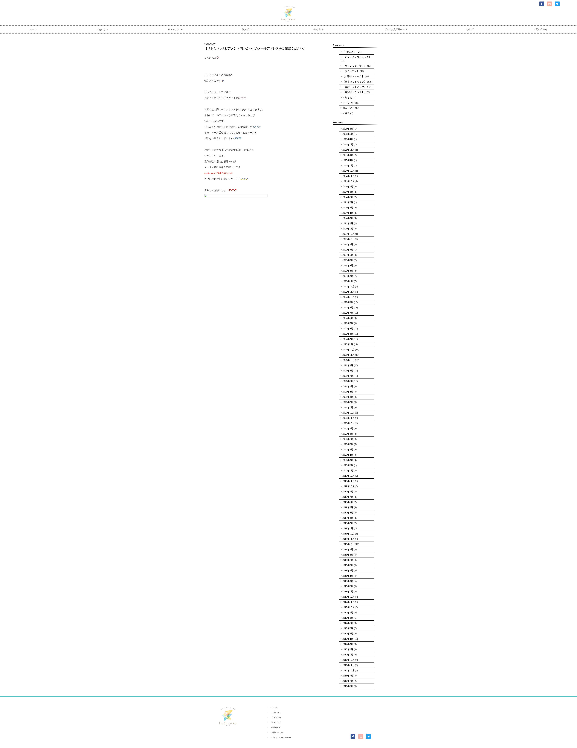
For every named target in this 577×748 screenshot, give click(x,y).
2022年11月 (348, 291)
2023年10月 (348, 239)
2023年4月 (347, 265)
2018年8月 (347, 554)
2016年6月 (347, 686)
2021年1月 (347, 407)
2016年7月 (347, 681)
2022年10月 (348, 297)
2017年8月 (347, 618)
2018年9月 (347, 549)
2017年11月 (348, 602)
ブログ (470, 29)
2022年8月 (347, 307)
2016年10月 (348, 670)
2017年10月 (348, 607)
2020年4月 (347, 454)
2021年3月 (347, 397)
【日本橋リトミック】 (354, 81)
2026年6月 (347, 134)
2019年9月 (347, 491)
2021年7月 (347, 376)
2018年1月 (347, 591)
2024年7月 (347, 197)
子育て (346, 113)
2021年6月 (347, 381)
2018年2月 (347, 586)
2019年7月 (347, 497)
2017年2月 (347, 649)
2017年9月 (347, 612)
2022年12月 (348, 286)
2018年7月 (347, 560)
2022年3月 (347, 334)
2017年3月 (347, 644)
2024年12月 (348, 170)
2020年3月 (347, 460)
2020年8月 (347, 433)
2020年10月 (348, 423)
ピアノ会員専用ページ (395, 29)
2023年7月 (347, 249)
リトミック (173, 29)
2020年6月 (347, 444)
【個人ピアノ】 (350, 71)
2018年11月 (348, 539)
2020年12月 (348, 412)
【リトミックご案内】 (354, 66)
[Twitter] (557, 4)
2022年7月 (347, 312)
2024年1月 (347, 228)
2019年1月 (347, 528)
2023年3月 (347, 270)
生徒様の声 (318, 29)
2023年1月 (347, 281)
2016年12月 (348, 660)
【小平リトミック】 (353, 76)
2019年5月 (347, 507)
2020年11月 (348, 418)
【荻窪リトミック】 (353, 92)
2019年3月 (347, 518)
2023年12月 (348, 234)
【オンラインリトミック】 (356, 57)
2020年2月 (347, 465)
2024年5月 (347, 207)
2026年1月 (347, 144)
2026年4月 (347, 139)
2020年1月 (347, 470)
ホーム (33, 29)
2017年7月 (347, 623)
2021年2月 (347, 402)
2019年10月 (348, 486)
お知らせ (347, 97)
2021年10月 (348, 360)
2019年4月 (347, 512)
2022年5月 (347, 323)
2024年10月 (348, 181)
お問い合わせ (540, 29)
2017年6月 (347, 628)
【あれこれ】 (349, 51)
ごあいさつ (102, 29)
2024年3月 (347, 218)
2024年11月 (348, 176)
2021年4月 (347, 391)
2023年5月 (347, 260)
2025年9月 (347, 155)
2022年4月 (347, 328)
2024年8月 (347, 192)
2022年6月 (347, 318)
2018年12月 (348, 533)
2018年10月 (348, 544)
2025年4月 (347, 160)
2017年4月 (347, 639)
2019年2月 (347, 523)
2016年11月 (348, 665)
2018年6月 (347, 565)
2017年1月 (347, 654)
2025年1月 (347, 165)
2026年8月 (347, 128)
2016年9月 (347, 675)
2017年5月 (347, 633)
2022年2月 (347, 339)
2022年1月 (347, 344)
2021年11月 (348, 355)
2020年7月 (347, 439)
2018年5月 (347, 570)
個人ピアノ (247, 29)
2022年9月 (347, 302)
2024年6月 (347, 202)
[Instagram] (549, 4)
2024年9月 (347, 186)
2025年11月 (348, 149)
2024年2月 (347, 223)
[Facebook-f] (541, 4)
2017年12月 (348, 596)
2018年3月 (347, 581)
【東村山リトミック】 (354, 87)
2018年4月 (347, 575)
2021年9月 (347, 365)
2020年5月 (347, 449)
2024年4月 (347, 213)
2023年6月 (347, 255)
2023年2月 (347, 276)
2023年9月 (347, 244)
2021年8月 (347, 370)
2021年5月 (347, 386)
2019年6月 (347, 502)
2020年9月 (347, 428)
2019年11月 (348, 481)
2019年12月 (348, 476)
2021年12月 (348, 349)
